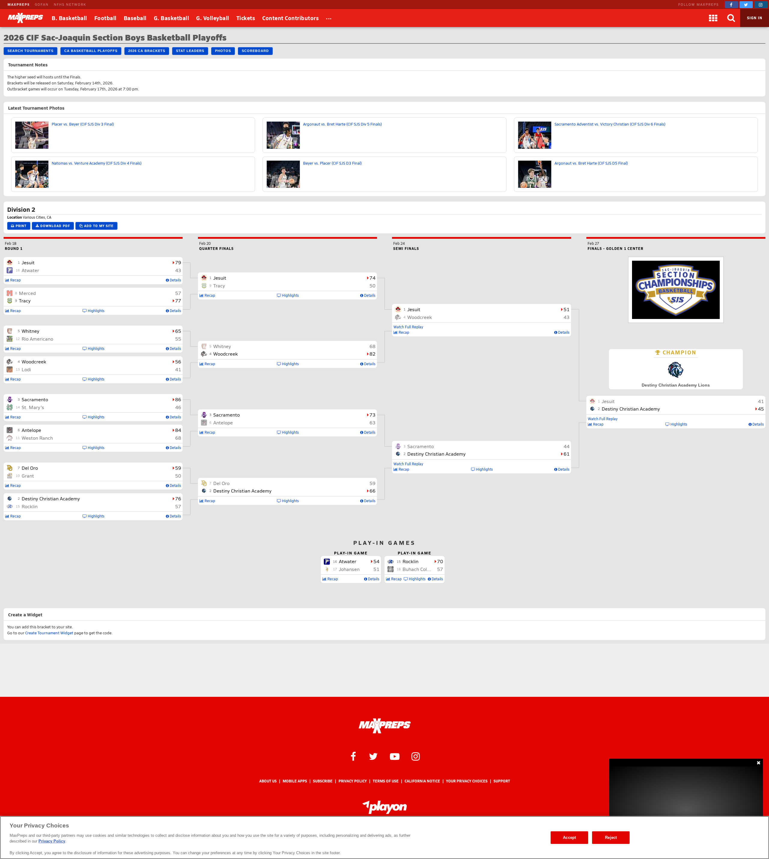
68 (178, 438)
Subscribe (323, 781)
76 (178, 498)
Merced (27, 293)
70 (440, 561)
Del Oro (30, 468)
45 (761, 408)
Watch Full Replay (408, 326)
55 (178, 338)
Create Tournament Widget (49, 633)
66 (372, 490)
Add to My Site (98, 225)
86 (178, 399)
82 (372, 354)
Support (502, 781)
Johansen (349, 569)
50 (178, 475)
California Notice (422, 781)
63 (372, 422)
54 (376, 561)
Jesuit (28, 262)
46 (178, 407)
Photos (223, 51)
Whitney (30, 331)
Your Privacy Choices (467, 781)
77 (178, 300)
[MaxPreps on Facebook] (731, 4)
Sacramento (35, 399)
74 (372, 278)
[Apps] (713, 18)
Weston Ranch (37, 438)
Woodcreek (34, 361)
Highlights (96, 310)
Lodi (26, 369)
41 (178, 369)
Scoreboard (255, 51)
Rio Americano (37, 338)
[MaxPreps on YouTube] (395, 756)
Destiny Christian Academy (51, 498)
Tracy (25, 300)
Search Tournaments (30, 51)
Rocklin (30, 506)
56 (178, 361)
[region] (384, 837)
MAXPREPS (19, 4)
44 (567, 446)
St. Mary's (33, 407)
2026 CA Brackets (146, 51)
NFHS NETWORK (70, 4)
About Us (268, 781)
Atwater (30, 270)
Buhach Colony (419, 569)
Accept (569, 837)
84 (178, 430)
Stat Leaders (190, 51)
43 (178, 270)
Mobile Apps (295, 781)
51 (567, 309)
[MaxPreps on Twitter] (746, 4)
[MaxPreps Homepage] (384, 725)
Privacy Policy (353, 781)
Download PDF (54, 225)
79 (178, 262)
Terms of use (386, 781)
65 (178, 331)
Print (20, 225)
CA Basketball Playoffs (90, 51)
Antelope (31, 430)
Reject (611, 837)
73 (372, 414)
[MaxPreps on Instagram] (760, 4)
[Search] (731, 18)
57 (178, 293)
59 (178, 468)
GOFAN (42, 4)
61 (567, 454)
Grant (28, 475)
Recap (15, 280)
